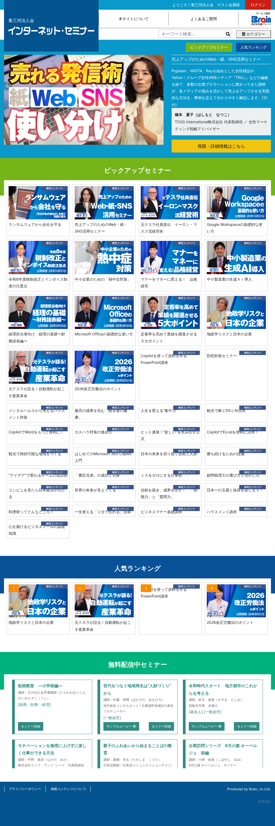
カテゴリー (255, 34)
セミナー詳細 (30, 726)
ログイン (258, 4)
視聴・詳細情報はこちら (221, 146)
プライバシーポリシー (25, 789)
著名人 (195, 711)
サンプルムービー (119, 726)
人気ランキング (253, 47)
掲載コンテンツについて (68, 789)
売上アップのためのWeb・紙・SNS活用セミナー (216, 59)
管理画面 (264, 801)
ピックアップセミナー (209, 47)
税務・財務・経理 (34, 704)
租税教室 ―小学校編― (40, 685)
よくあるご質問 (203, 18)
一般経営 (112, 717)
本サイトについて (134, 18)
